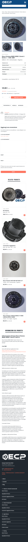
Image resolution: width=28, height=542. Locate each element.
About (4, 478)
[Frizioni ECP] (7, 3)
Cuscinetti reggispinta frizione (8, 496)
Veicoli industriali (7, 502)
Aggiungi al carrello (18, 97)
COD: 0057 (5, 279)
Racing (5, 531)
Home (3, 11)
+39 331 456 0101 (7, 469)
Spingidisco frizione (6, 507)
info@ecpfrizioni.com (8, 468)
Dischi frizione (12, 13)
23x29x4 (24, 67)
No (25, 73)
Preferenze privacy (10, 472)
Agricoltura (6, 514)
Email (2, 160)
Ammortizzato (23, 71)
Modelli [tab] (14, 105)
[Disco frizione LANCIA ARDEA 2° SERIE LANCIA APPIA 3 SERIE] (14, 300)
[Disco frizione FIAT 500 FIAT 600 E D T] (14, 265)
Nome (2, 154)
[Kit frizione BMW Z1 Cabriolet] (14, 195)
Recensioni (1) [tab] (7, 105)
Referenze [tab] (20, 105)
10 (25, 65)
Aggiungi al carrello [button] (24, 249)
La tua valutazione (5, 134)
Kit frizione (4, 499)
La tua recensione (5, 139)
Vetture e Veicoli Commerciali (13, 11)
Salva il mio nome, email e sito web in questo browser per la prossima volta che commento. (13, 167)
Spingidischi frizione (6, 493)
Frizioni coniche (5, 527)
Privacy (3, 472)
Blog (4, 484)
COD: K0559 (6, 209)
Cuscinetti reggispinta (6, 521)
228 (25, 63)
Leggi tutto (24, 214)
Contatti (4, 481)
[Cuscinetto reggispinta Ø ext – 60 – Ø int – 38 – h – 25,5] (14, 230)
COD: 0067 (5, 314)
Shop (6, 11)
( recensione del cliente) (11, 91)
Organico (24, 69)
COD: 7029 (5, 244)
